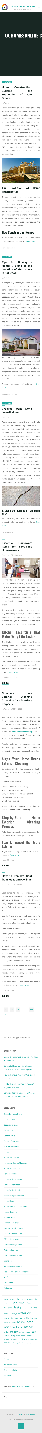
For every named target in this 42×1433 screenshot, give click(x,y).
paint (34, 1331)
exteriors (7, 1318)
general (7, 1322)
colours (24, 1299)
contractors (28, 1303)
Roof (6, 1277)
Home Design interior (13, 1190)
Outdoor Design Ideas (13, 1245)
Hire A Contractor (11, 1147)
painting (12, 1336)
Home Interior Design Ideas (15, 1206)
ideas (29, 1322)
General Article (7, 532)
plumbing (8, 1261)
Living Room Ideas (11, 1223)
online (21, 1332)
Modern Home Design (13, 1234)
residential (33, 1339)
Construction (9, 1119)
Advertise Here (10, 1365)
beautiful (6, 1299)
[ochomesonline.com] (5, 7)
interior (28, 1327)
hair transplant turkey (21, 1386)
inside (7, 1327)
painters (6, 1336)
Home (6, 1152)
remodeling (14, 1339)
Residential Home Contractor (16, 1272)
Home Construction (9, 248)
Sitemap (7, 1375)
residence (24, 1339)
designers (27, 1308)
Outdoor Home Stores (13, 1255)
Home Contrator (10, 1174)
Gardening (8, 1130)
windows (28, 1343)
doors (6, 1314)
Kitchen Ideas (10, 1217)
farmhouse (14, 1318)
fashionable (24, 1318)
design (18, 1307)
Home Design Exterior (13, 1179)
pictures (23, 1336)
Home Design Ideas (12, 1185)
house (21, 1322)
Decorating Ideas (11, 1125)
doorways (13, 1314)
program (6, 1339)
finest (31, 1318)
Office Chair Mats (11, 1239)
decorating (8, 1308)
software (7, 1343)
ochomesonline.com (23, 6)
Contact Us (8, 1359)
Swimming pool (10, 1288)
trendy (21, 1343)
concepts (33, 1299)
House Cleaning (8, 860)
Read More (30, 241)
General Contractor (12, 1141)
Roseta (20, 1414)
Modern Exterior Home (13, 1228)
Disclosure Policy (11, 1370)
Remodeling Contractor (14, 1266)
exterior (24, 1313)
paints (18, 1336)
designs (34, 1308)
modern (14, 1331)
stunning (15, 1343)
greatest (13, 1322)
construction (8, 1303)
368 (31, 1010)
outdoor (27, 1332)
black (12, 1299)
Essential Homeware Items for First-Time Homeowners (17, 546)
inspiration (17, 1327)
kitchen (6, 1332)
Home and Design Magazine (15, 1163)
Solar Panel (8, 1283)
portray (29, 1336)
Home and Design (11, 1157)
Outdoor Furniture (11, 1250)
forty (35, 1318)
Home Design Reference (14, 1196)
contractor (18, 1302)
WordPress (30, 1414)
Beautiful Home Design (10, 394)
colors (17, 1299)
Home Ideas (9, 1201)
